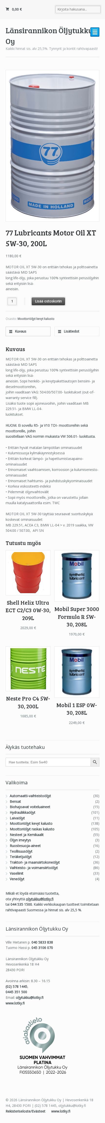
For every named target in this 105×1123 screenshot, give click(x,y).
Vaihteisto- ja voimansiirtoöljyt (34, 867)
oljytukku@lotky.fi (39, 899)
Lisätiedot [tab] (71, 331)
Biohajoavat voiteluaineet (30, 806)
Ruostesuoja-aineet (25, 845)
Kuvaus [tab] (20, 331)
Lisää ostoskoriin (48, 301)
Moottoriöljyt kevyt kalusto (36, 319)
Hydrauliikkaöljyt (22, 812)
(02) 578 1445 (16, 986)
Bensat (15, 801)
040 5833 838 (42, 942)
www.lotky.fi (15, 1003)
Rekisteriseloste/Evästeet (26, 1111)
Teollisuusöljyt (21, 851)
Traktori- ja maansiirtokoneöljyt (35, 862)
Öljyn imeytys (20, 840)
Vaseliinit (16, 873)
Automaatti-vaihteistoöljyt (30, 795)
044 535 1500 (21, 904)
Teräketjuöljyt (21, 856)
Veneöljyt (17, 879)
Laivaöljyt (17, 818)
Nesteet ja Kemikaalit (27, 834)
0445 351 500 (16, 992)
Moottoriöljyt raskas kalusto (32, 829)
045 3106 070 (42, 947)
